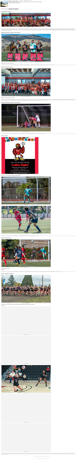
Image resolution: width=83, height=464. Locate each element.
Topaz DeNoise (45, 458)
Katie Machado (55, 99)
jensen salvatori (39, 453)
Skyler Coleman (54, 29)
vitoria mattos (5, 30)
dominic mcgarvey (44, 99)
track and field (72, 453)
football (31, 453)
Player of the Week (6, 238)
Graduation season (6, 11)
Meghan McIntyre (10, 29)
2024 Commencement (7, 67)
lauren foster (52, 453)
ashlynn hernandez (30, 99)
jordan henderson (50, 99)
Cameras (21, 0)
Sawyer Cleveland (65, 453)
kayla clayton (48, 453)
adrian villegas (25, 99)
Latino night (4, 135)
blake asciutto (35, 99)
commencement (39, 99)
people (16, 99)
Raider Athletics (40, 29)
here (14, 97)
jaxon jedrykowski (34, 453)
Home (2, 0)
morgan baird (19, 29)
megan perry (6, 29)
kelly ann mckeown (60, 99)
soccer (40, 133)
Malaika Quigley (65, 99)
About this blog (16, 0)
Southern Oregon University (61, 29)
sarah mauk (29, 100)
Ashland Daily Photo (13, 1)
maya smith (56, 453)
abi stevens (21, 99)
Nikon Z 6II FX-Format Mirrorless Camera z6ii (28, 29)
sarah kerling (50, 29)
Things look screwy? (27, 0)
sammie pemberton (45, 29)
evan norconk (27, 453)
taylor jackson (42, 100)
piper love (36, 29)
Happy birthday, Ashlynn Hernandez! (10, 32)
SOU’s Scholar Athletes (7, 273)
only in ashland (13, 99)
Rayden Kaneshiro (25, 100)
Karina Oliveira (44, 453)
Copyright (35, 456)
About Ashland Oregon (8, 0)
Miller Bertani (15, 29)
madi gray (2, 29)
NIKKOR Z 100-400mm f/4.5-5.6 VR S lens (32, 271)
